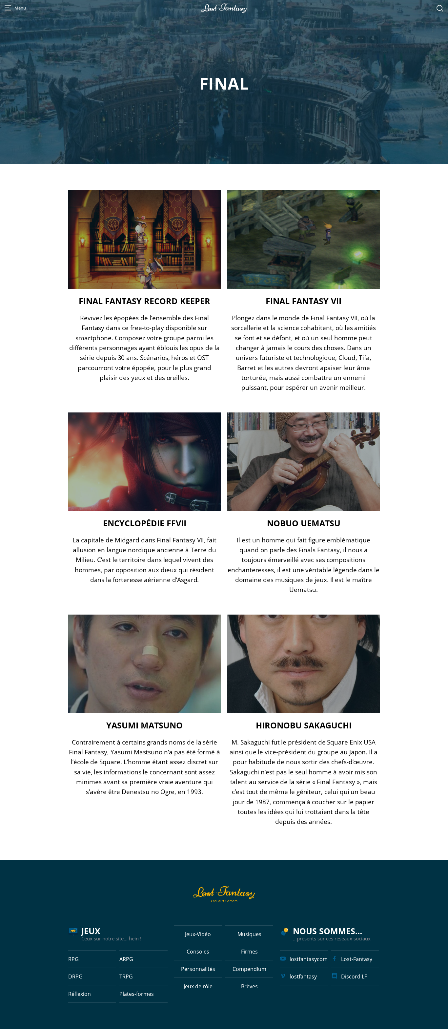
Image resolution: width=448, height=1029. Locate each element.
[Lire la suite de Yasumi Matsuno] (144, 664)
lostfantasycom (309, 959)
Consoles (198, 951)
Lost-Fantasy (356, 959)
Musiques (249, 934)
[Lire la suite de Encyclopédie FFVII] (144, 461)
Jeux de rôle (198, 986)
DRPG (75, 976)
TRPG (126, 976)
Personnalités (198, 969)
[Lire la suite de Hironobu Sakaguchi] (303, 664)
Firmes (249, 951)
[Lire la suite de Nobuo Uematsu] (303, 461)
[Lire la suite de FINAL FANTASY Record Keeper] (144, 239)
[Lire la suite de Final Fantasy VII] (303, 239)
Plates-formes (136, 994)
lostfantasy (303, 976)
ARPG (126, 959)
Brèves (249, 986)
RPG (73, 959)
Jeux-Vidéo (198, 934)
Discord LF (354, 976)
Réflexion (79, 994)
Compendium (249, 969)
